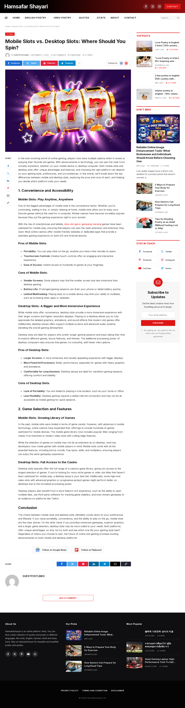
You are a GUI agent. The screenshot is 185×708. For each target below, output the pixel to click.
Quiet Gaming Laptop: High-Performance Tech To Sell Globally (160, 661)
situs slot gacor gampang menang (82, 224)
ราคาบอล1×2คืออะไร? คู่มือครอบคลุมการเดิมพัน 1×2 (158, 645)
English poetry (35, 17)
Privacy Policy (165, 333)
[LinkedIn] (8, 181)
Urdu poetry (62, 17)
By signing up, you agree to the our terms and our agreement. (159, 333)
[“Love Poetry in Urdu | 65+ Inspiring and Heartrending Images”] (144, 61)
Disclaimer (117, 690)
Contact (172, 6)
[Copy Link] (8, 203)
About (114, 17)
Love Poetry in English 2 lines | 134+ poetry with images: (167, 44)
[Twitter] (8, 173)
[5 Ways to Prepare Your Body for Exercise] (144, 188)
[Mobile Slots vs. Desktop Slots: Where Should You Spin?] (68, 111)
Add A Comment (68, 598)
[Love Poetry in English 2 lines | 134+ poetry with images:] (144, 46)
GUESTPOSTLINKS (21, 55)
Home (16, 17)
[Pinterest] (8, 188)
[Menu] (6, 17)
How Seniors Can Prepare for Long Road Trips (167, 204)
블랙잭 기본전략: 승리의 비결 (159, 631)
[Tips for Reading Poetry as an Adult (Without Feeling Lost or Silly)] (144, 222)
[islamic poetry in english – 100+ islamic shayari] (144, 94)
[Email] (8, 195)
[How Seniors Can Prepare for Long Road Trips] (144, 205)
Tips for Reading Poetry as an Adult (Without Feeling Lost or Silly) (166, 224)
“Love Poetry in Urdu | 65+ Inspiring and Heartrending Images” (167, 60)
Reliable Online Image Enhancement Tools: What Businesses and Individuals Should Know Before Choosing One (155, 154)
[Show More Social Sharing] (79, 63)
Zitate (101, 17)
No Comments (59, 55)
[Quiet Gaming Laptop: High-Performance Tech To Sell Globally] (134, 662)
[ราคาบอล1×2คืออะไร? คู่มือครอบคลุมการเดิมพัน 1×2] (134, 647)
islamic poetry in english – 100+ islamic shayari (167, 92)
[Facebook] (8, 166)
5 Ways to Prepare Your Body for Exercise (165, 187)
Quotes (84, 17)
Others (9, 34)
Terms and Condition (95, 690)
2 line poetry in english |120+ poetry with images (167, 77)
